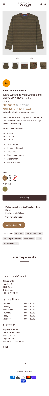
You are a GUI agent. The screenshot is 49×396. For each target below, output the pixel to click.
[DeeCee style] (24, 4)
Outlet (39, 239)
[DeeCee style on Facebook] (4, 347)
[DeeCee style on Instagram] (7, 347)
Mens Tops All (29, 239)
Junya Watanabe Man (14, 90)
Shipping (15, 112)
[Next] (31, 59)
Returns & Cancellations (13, 341)
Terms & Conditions (11, 332)
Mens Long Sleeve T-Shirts (12, 239)
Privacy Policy (9, 335)
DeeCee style (27, 372)
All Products (19, 234)
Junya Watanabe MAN (34, 234)
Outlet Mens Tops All (10, 244)
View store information (14, 217)
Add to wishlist (12, 225)
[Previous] (17, 59)
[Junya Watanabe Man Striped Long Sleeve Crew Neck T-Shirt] (25, 33)
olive (5, 189)
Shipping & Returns (11, 329)
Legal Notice (8, 338)
